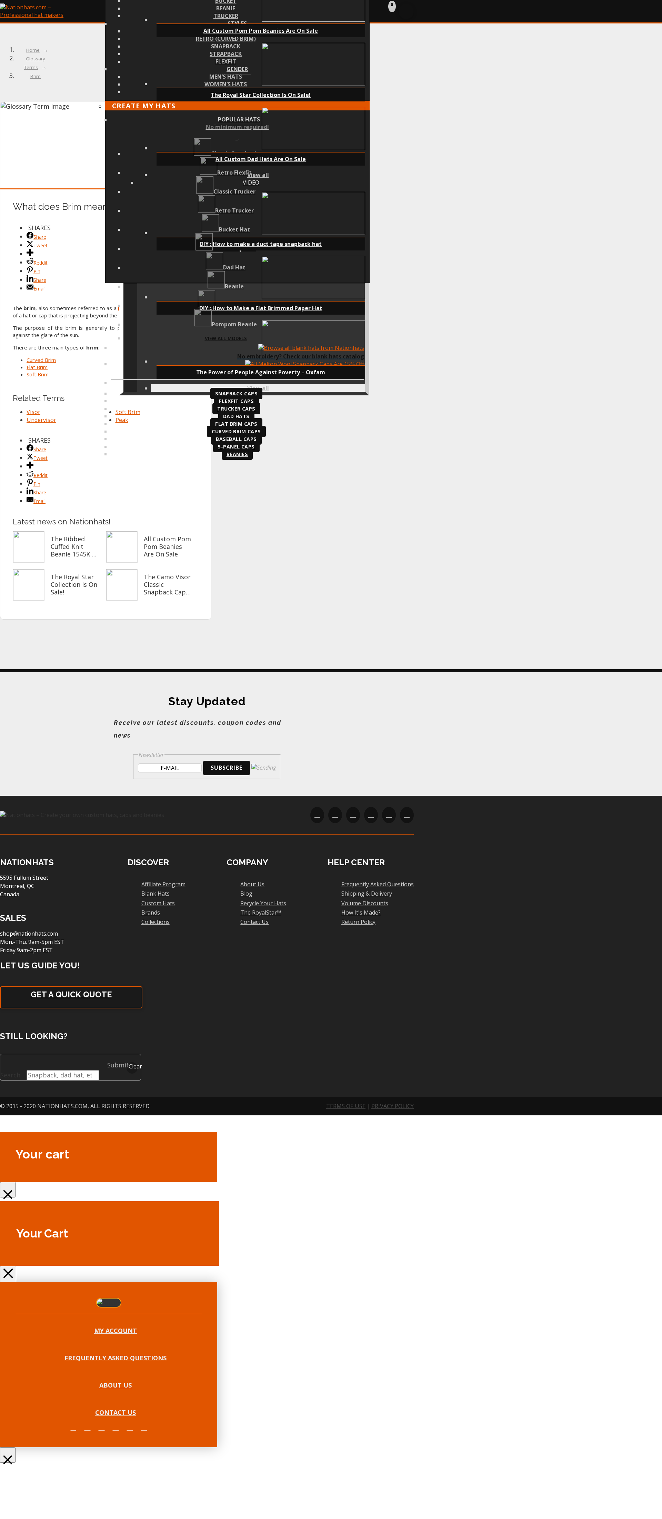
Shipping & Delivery (366, 893)
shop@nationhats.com (29, 933)
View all (258, 175)
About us (115, 1385)
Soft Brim (38, 374)
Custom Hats (158, 903)
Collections (155, 922)
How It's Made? (361, 912)
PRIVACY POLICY (392, 1106)
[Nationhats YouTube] (116, 1427)
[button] (389, 10)
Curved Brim (41, 359)
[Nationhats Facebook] (73, 1427)
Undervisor (41, 420)
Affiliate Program (163, 884)
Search (10, 1075)
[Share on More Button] (30, 253)
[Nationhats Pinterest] (130, 1427)
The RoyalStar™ (260, 912)
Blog (246, 893)
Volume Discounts (364, 903)
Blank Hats (155, 893)
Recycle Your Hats (263, 903)
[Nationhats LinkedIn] (144, 1427)
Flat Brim (37, 367)
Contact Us (254, 922)
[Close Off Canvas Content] (8, 1189)
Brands (150, 912)
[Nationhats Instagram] (102, 1427)
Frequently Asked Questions (377, 884)
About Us (252, 884)
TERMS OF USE (345, 1106)
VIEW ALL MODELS (226, 338)
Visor (33, 412)
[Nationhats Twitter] (87, 1427)
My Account (115, 1330)
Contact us (115, 1412)
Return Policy (358, 922)
